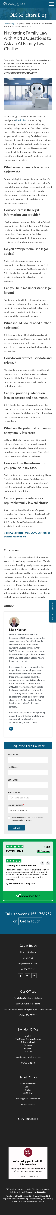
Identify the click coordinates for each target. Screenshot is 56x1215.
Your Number (14, 792)
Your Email (13, 779)
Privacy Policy (18, 1201)
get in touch (30, 921)
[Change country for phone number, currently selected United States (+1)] (11, 797)
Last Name (13, 767)
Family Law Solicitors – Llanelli (28, 1003)
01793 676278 (28, 1063)
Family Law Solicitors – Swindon (28, 998)
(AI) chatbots (21, 120)
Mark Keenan (18, 629)
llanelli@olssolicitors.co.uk (28, 1098)
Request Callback (28, 952)
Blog (12, 23)
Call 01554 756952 (28, 1015)
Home (6, 23)
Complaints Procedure (34, 1201)
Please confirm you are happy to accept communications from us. (27, 818)
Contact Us (28, 957)
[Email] (11, 729)
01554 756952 (40, 914)
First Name (14, 754)
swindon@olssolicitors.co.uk (28, 1057)
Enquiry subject (16, 805)
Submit (16, 827)
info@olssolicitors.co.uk (28, 963)
